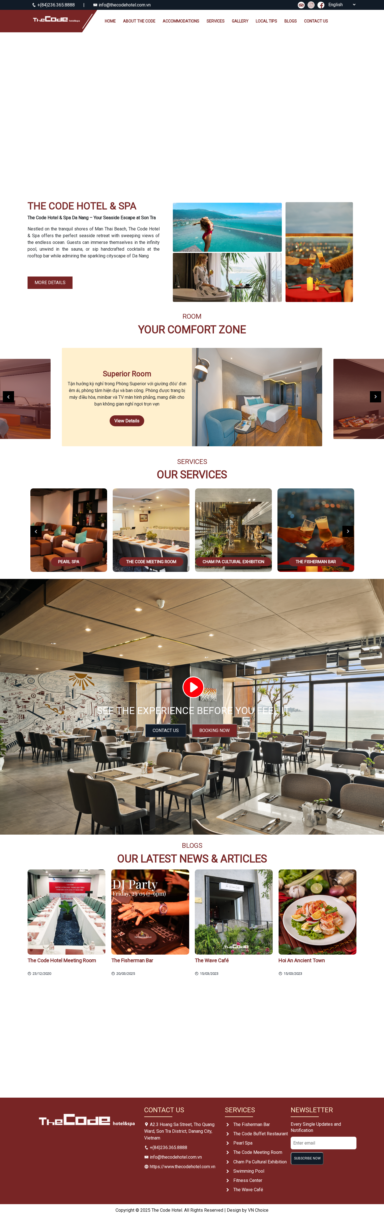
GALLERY (240, 21)
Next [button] (375, 396)
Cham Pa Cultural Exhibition (260, 1162)
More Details (50, 282)
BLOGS (290, 21)
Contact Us (166, 730)
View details (126, 420)
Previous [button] (8, 396)
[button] (29, 111)
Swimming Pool (248, 1171)
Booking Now (214, 730)
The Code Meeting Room (257, 1152)
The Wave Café (248, 1189)
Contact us (316, 21)
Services (216, 21)
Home (110, 21)
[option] (192, 397)
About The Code (139, 21)
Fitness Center (247, 1180)
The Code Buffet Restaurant (260, 1133)
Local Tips (266, 21)
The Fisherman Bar (251, 1124)
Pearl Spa (242, 1143)
